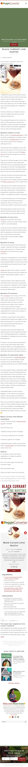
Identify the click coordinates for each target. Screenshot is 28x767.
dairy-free (20, 641)
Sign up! (14, 44)
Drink (24, 641)
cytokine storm (14, 139)
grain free (17, 642)
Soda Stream (10, 445)
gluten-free (11, 642)
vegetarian (11, 645)
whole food (17, 645)
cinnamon (7, 296)
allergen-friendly (12, 641)
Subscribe (22, 759)
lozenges (3, 251)
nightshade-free (7, 643)
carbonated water (20, 357)
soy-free (19, 643)
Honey (3, 270)
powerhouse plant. (17, 135)
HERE (2, 637)
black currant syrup (9, 182)
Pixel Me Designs (19, 765)
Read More (14, 714)
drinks (5, 642)
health (22, 642)
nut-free (14, 643)
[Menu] (26, 4)
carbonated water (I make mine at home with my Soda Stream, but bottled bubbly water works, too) (13, 589)
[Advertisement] (14, 24)
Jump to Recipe (7, 57)
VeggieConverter (10, 3)
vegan (23, 643)
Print (14, 570)
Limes (2, 219)
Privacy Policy (14, 683)
